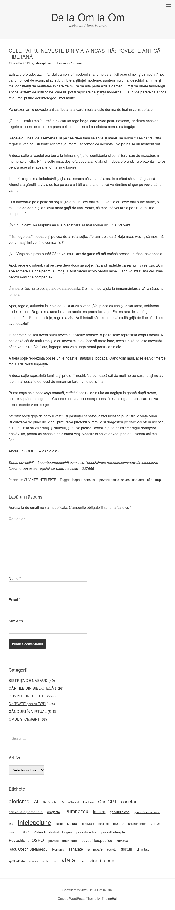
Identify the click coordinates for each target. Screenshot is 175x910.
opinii (11, 832)
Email (14, 599)
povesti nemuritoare (62, 840)
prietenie (122, 840)
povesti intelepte (113, 832)
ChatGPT (107, 801)
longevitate (88, 823)
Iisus (11, 823)
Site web (16, 620)
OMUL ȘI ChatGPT (24, 719)
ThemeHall (109, 898)
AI (36, 801)
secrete (111, 849)
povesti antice (109, 479)
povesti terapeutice (97, 840)
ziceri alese (102, 860)
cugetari (129, 801)
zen (82, 861)
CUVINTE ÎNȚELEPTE (40, 479)
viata (69, 859)
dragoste (53, 812)
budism (88, 801)
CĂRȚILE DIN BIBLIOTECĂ (31, 688)
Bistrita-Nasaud (70, 802)
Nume (15, 578)
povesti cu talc (86, 832)
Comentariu (18, 518)
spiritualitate (17, 861)
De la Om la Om (87, 16)
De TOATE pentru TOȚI (27, 703)
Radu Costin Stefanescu (28, 849)
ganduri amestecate (147, 812)
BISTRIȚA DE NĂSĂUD (28, 680)
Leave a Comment (70, 63)
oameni (156, 823)
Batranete (50, 802)
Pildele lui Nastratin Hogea (53, 832)
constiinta (91, 479)
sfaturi (126, 849)
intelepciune (34, 822)
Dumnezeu (76, 811)
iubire (59, 823)
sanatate (76, 849)
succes (33, 861)
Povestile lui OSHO (26, 840)
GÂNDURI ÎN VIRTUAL (28, 711)
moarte (118, 823)
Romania (58, 849)
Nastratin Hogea (137, 823)
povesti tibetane (132, 479)
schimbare (95, 849)
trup (158, 479)
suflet (149, 479)
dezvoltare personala (26, 811)
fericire (99, 811)
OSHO (24, 831)
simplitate (143, 849)
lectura (72, 823)
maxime (103, 823)
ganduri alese (119, 811)
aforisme (19, 801)
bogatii (77, 479)
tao (55, 861)
